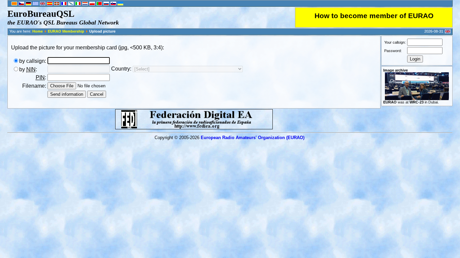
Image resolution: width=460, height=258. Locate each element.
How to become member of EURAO (374, 16)
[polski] (92, 4)
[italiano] (78, 4)
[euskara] (57, 4)
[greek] (35, 4)
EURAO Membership (66, 31)
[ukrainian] (120, 4)
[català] (14, 4)
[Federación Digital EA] (194, 127)
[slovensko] (113, 4)
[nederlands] (85, 4)
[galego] (71, 4)
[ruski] (106, 4)
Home (37, 31)
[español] (50, 4)
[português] (99, 4)
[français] (64, 4)
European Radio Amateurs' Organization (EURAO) (252, 137)
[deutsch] (28, 4)
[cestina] (21, 4)
